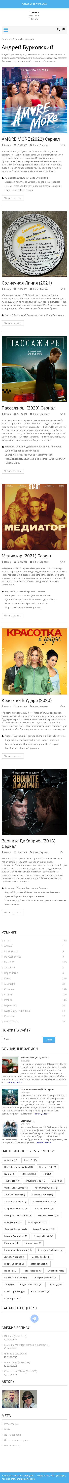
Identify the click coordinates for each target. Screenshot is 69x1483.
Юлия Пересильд (55, 315)
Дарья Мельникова (32, 599)
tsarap (7, 145)
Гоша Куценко (37, 1222)
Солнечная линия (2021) (27, 283)
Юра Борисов (12, 1298)
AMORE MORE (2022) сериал (31, 139)
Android (8, 946)
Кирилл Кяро (11, 459)
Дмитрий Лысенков (15, 1229)
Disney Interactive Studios (18, 1167)
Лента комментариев (16, 1440)
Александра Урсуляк (16, 178)
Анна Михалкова (43, 1208)
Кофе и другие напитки (17, 1010)
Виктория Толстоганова (17, 595)
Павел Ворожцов (50, 740)
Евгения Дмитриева (15, 1236)
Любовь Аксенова (14, 1256)
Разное (8, 999)
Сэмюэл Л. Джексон (15, 1277)
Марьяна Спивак (14, 607)
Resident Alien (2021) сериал (35, 1057)
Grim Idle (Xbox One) (15, 1353)
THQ (46, 1174)
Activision (10, 1160)
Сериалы (44, 145)
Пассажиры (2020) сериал (28, 408)
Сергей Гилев (47, 459)
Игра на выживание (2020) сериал (37, 1089)
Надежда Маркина (29, 459)
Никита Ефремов (14, 1263)
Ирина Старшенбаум (37, 603)
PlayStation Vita (12, 956)
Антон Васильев (51, 892)
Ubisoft (57, 1180)
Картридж (11, 1243)
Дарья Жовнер (13, 599)
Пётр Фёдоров (32, 1270)
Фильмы (44, 288)
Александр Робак (42, 1194)
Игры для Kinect (43, 1236)
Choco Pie (30, 1160)
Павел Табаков (39, 1263)
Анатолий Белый (14, 447)
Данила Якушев (13, 896)
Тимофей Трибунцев (45, 1277)
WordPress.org (12, 1445)
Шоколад (54, 1284)
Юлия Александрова (34, 744)
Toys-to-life (11, 1180)
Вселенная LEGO (48, 1215)
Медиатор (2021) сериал (27, 555)
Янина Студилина (29, 748)
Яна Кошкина (12, 748)
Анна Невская (34, 892)
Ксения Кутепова (14, 186)
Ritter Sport (28, 1174)
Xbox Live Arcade (14, 1194)
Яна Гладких (26, 190)
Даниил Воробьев (14, 451)
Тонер (9, 1284)
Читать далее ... (12, 198)
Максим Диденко (33, 186)
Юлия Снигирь (12, 463)
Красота (9, 1016)
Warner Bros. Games (16, 1187)
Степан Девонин (52, 186)
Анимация (9, 983)
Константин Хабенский (17, 1250)
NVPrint (9, 1174)
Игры (7, 940)
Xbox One (9, 967)
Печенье (10, 1270)
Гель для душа (12, 1222)
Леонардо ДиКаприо (50, 1250)
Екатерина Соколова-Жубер (20, 455)
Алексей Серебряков (44, 1201)
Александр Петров (15, 888)
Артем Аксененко (36, 591)
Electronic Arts (47, 1167)
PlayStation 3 (11, 951)
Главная (6, 38)
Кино (36, 145)
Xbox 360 (9, 962)
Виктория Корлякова (16, 182)
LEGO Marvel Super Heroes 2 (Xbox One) (26, 1344)
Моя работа (11, 1021)
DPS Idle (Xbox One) (15, 1336)
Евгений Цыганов (43, 1229)
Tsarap (34, 12)
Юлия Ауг (60, 459)
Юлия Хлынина (58, 900)
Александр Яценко (15, 1201)
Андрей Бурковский (38, 178)
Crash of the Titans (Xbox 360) (20, 1371)
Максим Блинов (31, 740)
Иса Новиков (53, 182)
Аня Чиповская (53, 447)
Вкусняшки (10, 1005)
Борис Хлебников (36, 315)
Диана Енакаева (37, 182)
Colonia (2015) (27, 1121)
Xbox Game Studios (46, 1187)
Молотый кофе (41, 1256)
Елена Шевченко (56, 736)
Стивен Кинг (56, 1270)
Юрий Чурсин (12, 190)
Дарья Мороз (50, 599)
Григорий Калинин (37, 736)
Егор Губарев (32, 451)
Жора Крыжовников (33, 896)
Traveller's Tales (35, 1180)
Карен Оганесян (44, 455)
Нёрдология (11, 972)
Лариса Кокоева (14, 740)
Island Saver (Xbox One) (17, 1362)
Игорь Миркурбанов (16, 900)
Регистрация (11, 1423)
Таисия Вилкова (13, 744)
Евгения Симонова (15, 603)
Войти (7, 1429)
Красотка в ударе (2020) (27, 700)
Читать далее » (14, 1082)
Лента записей (12, 1434)
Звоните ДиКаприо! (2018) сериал (28, 843)
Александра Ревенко (37, 888)
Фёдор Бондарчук (30, 1284)
